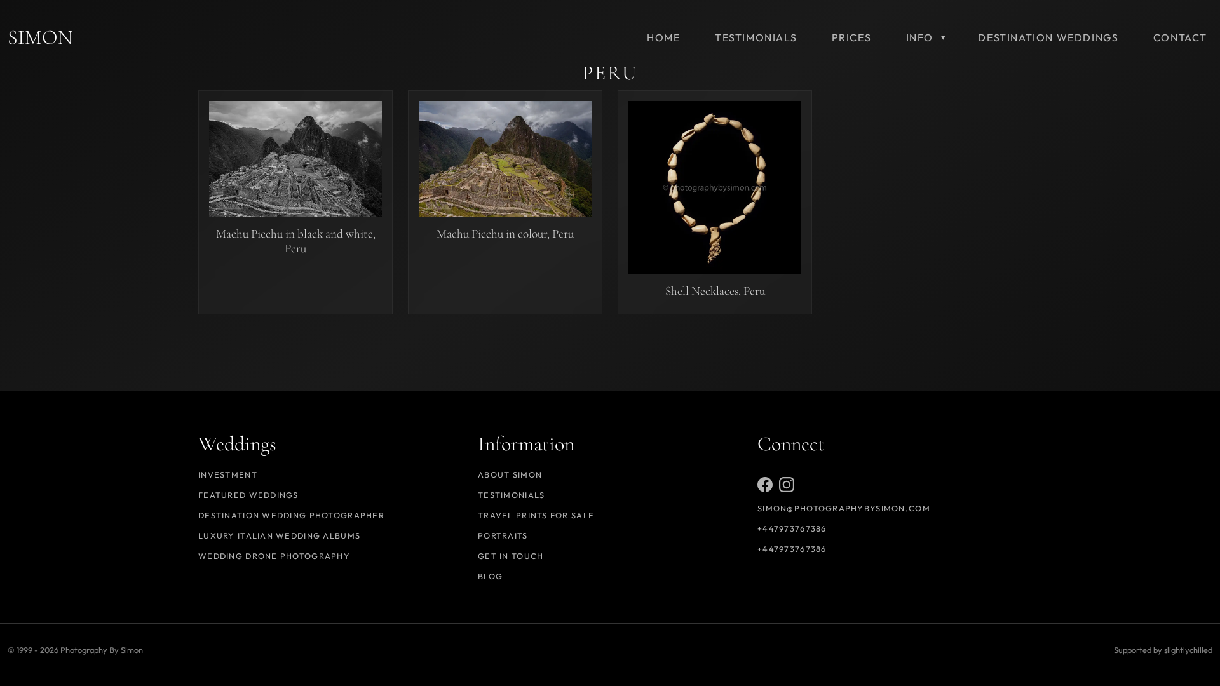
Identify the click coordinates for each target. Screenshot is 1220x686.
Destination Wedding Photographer (291, 515)
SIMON (40, 37)
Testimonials (511, 495)
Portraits (503, 535)
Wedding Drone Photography (274, 556)
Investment (227, 474)
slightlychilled (1188, 650)
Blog (490, 576)
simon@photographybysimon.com (843, 508)
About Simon (510, 474)
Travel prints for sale (536, 515)
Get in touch (510, 556)
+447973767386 (792, 528)
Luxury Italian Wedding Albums (279, 535)
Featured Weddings (248, 495)
